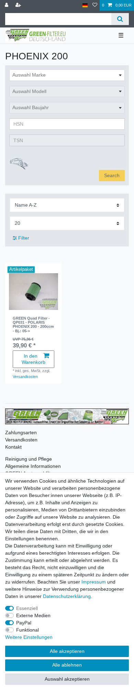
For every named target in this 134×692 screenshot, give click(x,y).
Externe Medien (33, 615)
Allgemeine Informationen (33, 466)
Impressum (93, 582)
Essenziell (27, 608)
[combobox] (67, 75)
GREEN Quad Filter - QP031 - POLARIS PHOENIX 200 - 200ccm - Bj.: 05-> (33, 324)
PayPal (23, 622)
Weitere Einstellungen (29, 637)
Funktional (27, 630)
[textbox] (67, 75)
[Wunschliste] (95, 5)
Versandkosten (25, 376)
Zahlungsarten (21, 432)
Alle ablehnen (67, 665)
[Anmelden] (7, 5)
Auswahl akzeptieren (67, 679)
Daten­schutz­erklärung (67, 596)
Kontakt (13, 447)
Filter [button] (23, 238)
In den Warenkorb (33, 359)
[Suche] (120, 19)
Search (112, 175)
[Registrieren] (19, 5)
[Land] (85, 5)
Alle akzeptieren (67, 651)
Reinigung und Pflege (28, 459)
